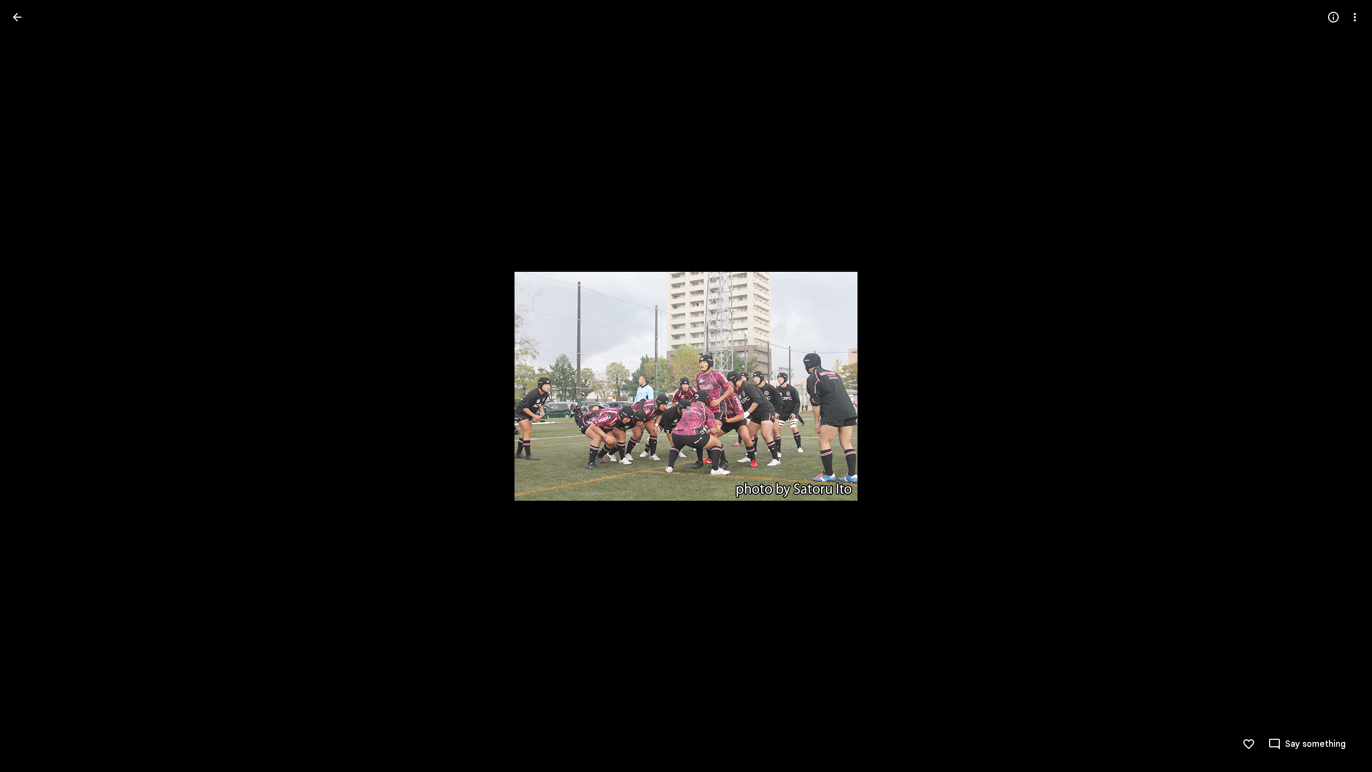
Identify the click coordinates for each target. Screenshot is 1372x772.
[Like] (1248, 744)
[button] (1342, 386)
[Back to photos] (17, 17)
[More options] (1355, 17)
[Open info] (1333, 17)
